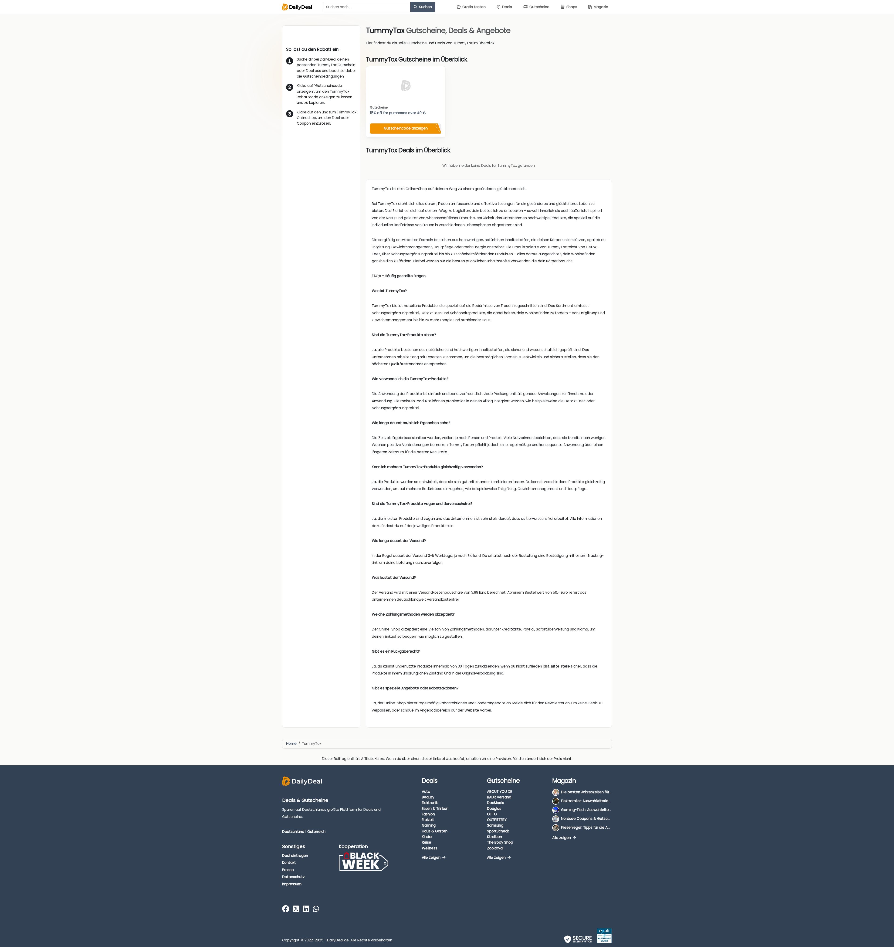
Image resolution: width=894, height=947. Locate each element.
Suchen (425, 6)
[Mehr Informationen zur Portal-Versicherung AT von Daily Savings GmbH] (604, 935)
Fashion (428, 814)
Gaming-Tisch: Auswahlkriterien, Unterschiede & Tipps (607, 809)
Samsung (495, 825)
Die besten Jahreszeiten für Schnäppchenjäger (602, 792)
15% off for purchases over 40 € (398, 112)
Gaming (429, 825)
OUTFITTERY (497, 819)
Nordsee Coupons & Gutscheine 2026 (593, 818)
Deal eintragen (295, 855)
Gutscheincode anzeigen (406, 128)
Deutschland (293, 831)
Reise (426, 842)
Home (291, 743)
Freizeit (428, 819)
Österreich (316, 831)
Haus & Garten (434, 831)
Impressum (291, 884)
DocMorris (495, 802)
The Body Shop (500, 842)
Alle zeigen (431, 857)
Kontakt (289, 862)
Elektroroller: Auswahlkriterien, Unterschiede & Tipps (605, 800)
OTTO (492, 814)
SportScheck (498, 831)
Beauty (428, 797)
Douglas (494, 808)
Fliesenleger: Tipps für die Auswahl (590, 827)
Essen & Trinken (435, 808)
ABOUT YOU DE (499, 791)
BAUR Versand (499, 797)
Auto (426, 791)
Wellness (429, 848)
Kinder (427, 836)
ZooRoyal (495, 848)
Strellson (494, 836)
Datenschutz (293, 876)
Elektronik (430, 802)
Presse (288, 869)
